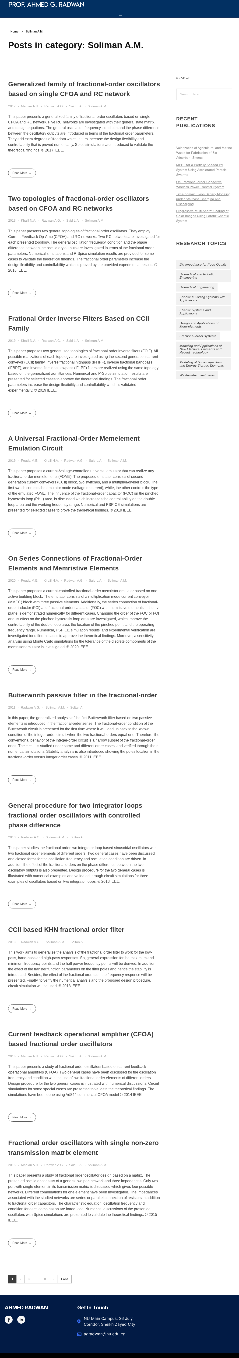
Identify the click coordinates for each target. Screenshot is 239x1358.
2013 (12, 837)
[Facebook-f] (9, 1320)
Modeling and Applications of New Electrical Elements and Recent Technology (200, 349)
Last (64, 1279)
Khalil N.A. (28, 220)
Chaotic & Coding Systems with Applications (202, 298)
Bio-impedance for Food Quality (202, 264)
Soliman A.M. (97, 106)
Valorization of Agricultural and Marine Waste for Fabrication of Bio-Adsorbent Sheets (204, 152)
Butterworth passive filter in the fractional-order (82, 695)
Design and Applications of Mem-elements (198, 324)
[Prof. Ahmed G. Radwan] (78, 4)
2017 (12, 106)
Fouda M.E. (29, 460)
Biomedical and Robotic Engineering (196, 275)
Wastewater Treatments (197, 375)
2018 (12, 220)
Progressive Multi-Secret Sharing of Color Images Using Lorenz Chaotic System (202, 216)
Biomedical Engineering (196, 287)
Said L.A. (75, 106)
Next (53, 1279)
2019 (12, 340)
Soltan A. (76, 707)
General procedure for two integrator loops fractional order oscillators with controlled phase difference (75, 815)
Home (14, 31)
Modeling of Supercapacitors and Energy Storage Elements (201, 363)
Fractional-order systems (197, 336)
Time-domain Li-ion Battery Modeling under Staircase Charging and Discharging (203, 199)
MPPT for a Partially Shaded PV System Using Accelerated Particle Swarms (201, 170)
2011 (11, 707)
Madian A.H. (30, 106)
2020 (12, 580)
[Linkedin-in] (21, 1320)
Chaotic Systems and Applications (195, 311)
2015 (12, 1056)
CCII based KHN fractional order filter (66, 929)
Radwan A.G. (54, 106)
